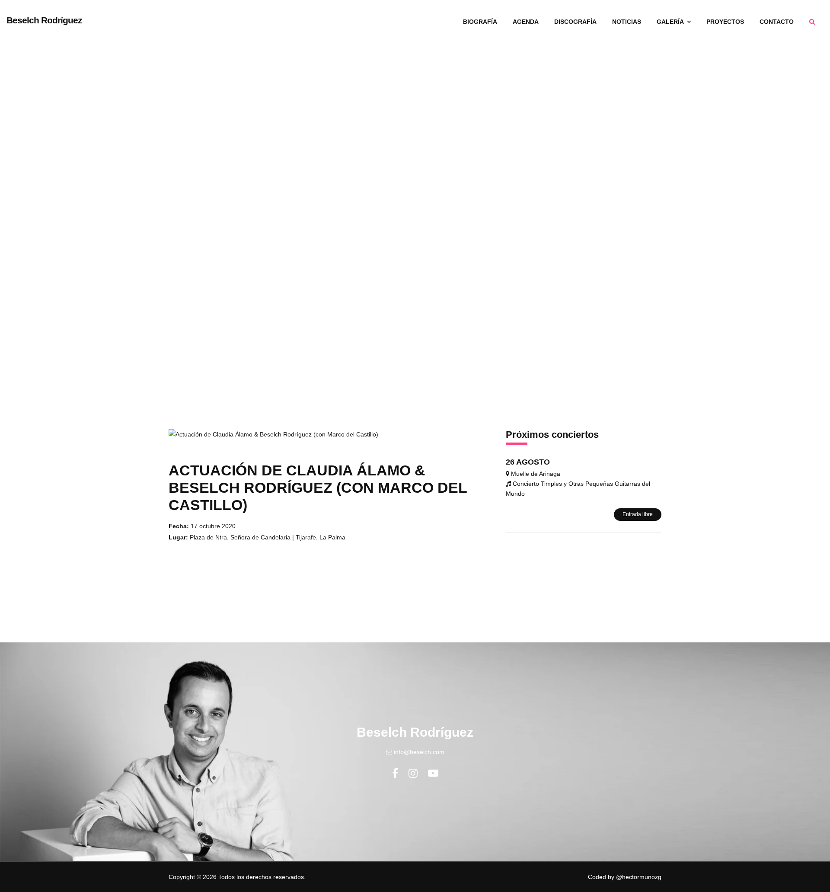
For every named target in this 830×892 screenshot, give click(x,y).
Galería (671, 21)
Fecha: (179, 526)
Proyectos (725, 21)
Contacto (777, 21)
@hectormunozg (638, 876)
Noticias (626, 21)
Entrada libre (637, 514)
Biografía (480, 21)
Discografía (575, 21)
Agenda (526, 21)
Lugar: (178, 537)
